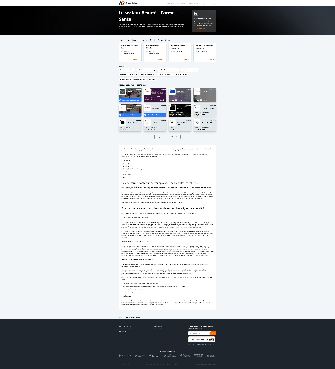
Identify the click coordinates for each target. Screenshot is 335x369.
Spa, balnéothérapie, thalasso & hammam (132, 79)
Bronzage (152, 79)
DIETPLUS (130, 92)
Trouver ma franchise (125, 326)
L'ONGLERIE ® (131, 108)
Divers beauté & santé (147, 74)
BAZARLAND (155, 92)
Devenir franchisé (159, 326)
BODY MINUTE (181, 92)
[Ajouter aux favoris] (120, 89)
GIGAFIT (179, 108)
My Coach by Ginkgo (208, 108)
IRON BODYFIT (156, 108)
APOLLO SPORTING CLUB (182, 123)
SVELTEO (204, 92)
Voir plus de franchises (167, 137)
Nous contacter (161, 364)
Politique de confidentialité (136, 364)
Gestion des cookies (150, 365)
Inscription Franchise (172, 364)
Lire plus (121, 29)
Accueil (121, 318)
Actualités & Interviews (125, 329)
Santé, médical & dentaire (190, 70)
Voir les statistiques (199, 29)
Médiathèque (122, 331)
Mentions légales (123, 364)
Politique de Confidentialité (208, 344)
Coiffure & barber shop (164, 74)
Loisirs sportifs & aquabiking (146, 70)
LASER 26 (154, 123)
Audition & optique (181, 74)
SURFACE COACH (132, 123)
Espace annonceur (159, 329)
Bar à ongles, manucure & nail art (168, 70)
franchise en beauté (127, 272)
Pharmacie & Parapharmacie (128, 74)
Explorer (135, 59)
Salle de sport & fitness (127, 70)
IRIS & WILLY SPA (207, 123)
